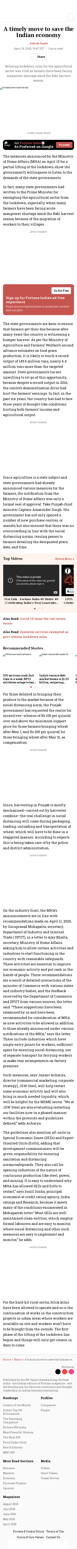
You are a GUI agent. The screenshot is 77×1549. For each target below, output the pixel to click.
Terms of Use (55, 1531)
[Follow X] (58, 1371)
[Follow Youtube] (64, 1371)
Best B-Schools (12, 1447)
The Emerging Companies (12, 1420)
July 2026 (9, 1509)
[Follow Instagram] (71, 1371)
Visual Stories (50, 1478)
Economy (9, 1478)
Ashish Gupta (39, 43)
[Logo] (11, 17)
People (45, 1410)
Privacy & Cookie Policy (28, 1531)
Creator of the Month (17, 1405)
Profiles (47, 1398)
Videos (45, 1468)
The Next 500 (11, 1437)
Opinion (8, 1488)
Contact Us (53, 1537)
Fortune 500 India (14, 1427)
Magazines (11, 1497)
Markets (8, 1473)
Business (9, 1468)
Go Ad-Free (61, 290)
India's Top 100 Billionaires (12, 1411)
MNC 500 (9, 1452)
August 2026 (10, 1504)
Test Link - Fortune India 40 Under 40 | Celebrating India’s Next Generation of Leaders (31, 602)
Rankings (10, 1398)
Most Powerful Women (18, 1432)
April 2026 (10, 1524)
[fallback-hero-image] (20, 662)
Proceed (64, 145)
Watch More (63, 558)
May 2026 (9, 1519)
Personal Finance (14, 1483)
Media (45, 1461)
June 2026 (9, 1514)
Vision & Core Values (30, 1537)
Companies (48, 1405)
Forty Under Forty (15, 1442)
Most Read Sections (18, 1461)
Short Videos (49, 1473)
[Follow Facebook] (51, 1371)
